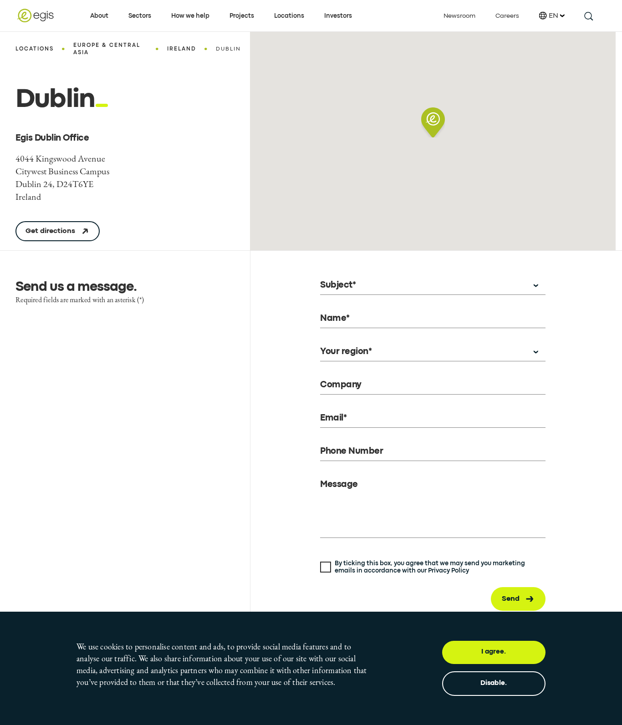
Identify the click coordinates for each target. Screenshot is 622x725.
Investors (338, 16)
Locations (289, 16)
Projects (241, 16)
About (99, 16)
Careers (507, 16)
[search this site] (588, 15)
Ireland (181, 49)
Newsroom (459, 16)
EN (553, 16)
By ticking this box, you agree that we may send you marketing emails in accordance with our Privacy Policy (430, 567)
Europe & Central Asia (106, 49)
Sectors (139, 16)
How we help (190, 16)
